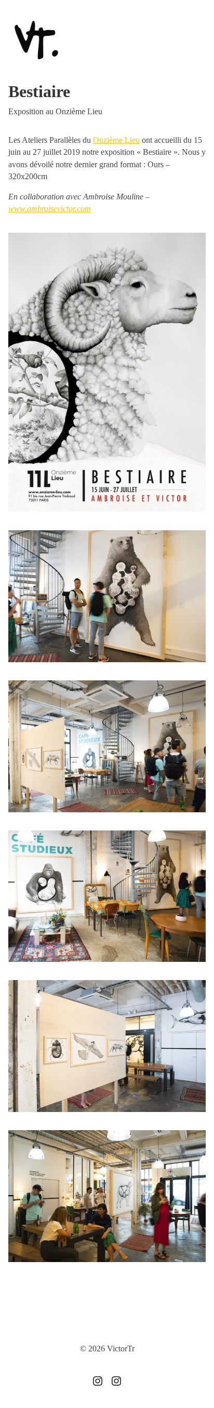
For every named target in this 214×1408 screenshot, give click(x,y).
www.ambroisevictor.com (49, 208)
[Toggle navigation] (196, 41)
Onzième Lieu (116, 140)
